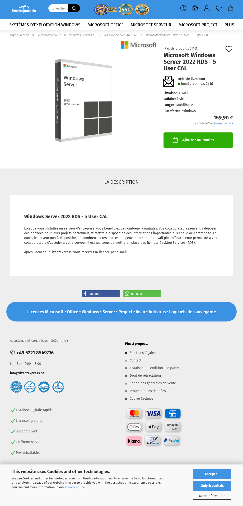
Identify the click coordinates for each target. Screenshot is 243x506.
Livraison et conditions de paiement (157, 368)
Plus (229, 25)
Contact (135, 360)
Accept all (212, 474)
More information (212, 496)
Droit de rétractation (145, 376)
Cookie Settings (141, 399)
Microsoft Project (197, 25)
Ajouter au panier (198, 139)
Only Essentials (212, 486)
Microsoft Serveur (151, 25)
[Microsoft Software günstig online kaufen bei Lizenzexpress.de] (25, 9)
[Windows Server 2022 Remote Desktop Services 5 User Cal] (83, 100)
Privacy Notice (75, 487)
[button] (195, 8)
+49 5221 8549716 (35, 353)
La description (121, 182)
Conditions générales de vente (153, 383)
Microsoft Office (106, 25)
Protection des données (148, 391)
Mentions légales (143, 353)
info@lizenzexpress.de (27, 373)
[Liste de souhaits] (219, 8)
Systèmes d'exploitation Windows (44, 25)
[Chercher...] (74, 8)
